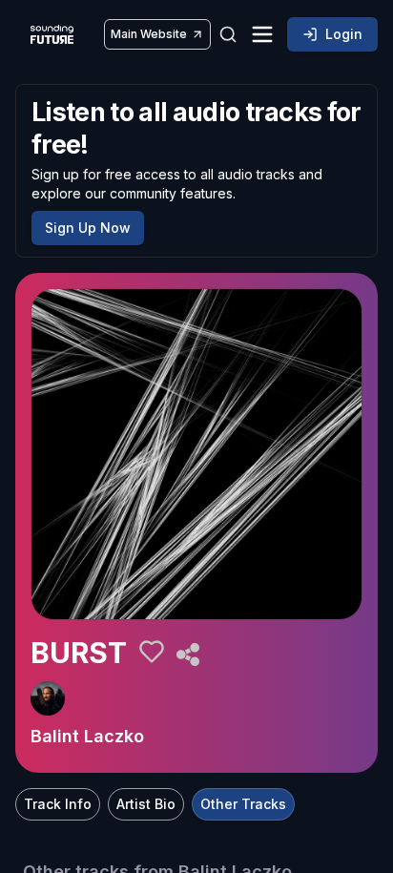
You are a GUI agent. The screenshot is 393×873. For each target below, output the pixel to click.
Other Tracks (243, 804)
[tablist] (155, 804)
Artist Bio (146, 804)
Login (343, 34)
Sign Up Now (88, 227)
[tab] (57, 804)
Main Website (149, 34)
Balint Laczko (87, 736)
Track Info (58, 804)
